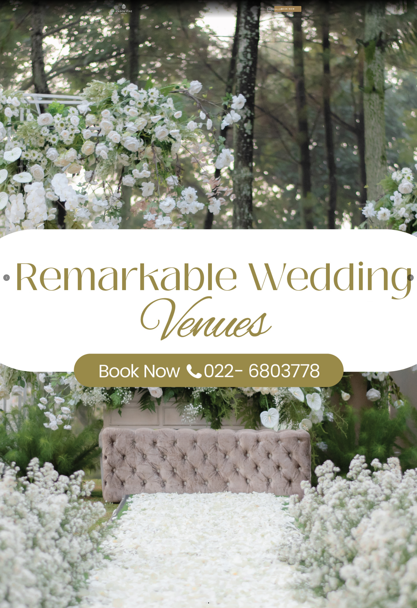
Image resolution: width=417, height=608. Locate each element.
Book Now (288, 9)
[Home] (124, 9)
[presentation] (6, 277)
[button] (206, 602)
